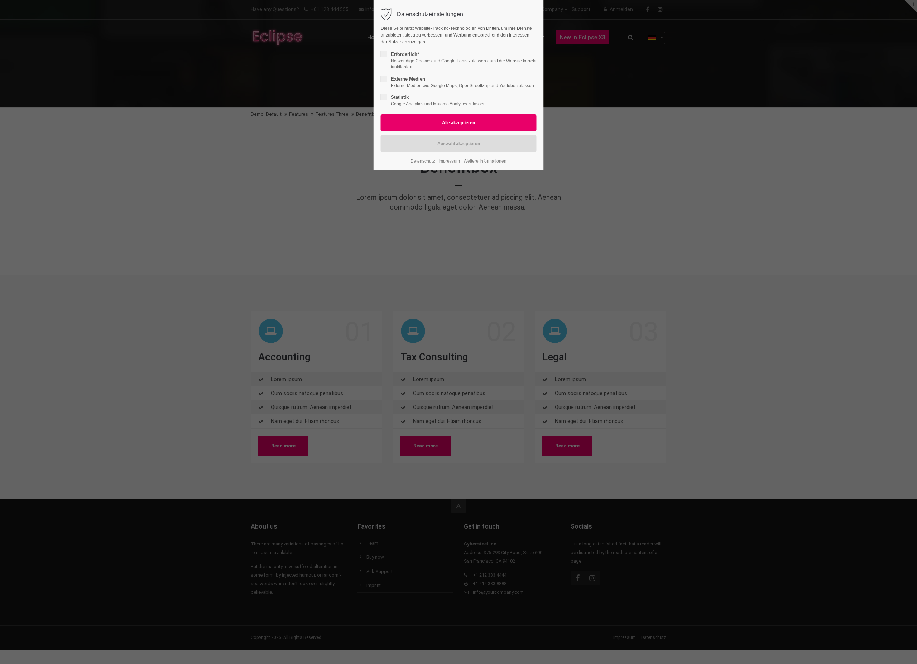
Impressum (449, 161)
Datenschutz (423, 161)
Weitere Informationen (485, 161)
